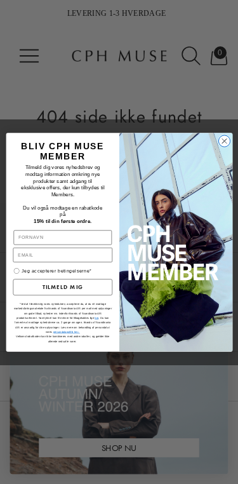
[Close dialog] (224, 140)
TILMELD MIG (62, 287)
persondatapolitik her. (66, 331)
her (96, 317)
